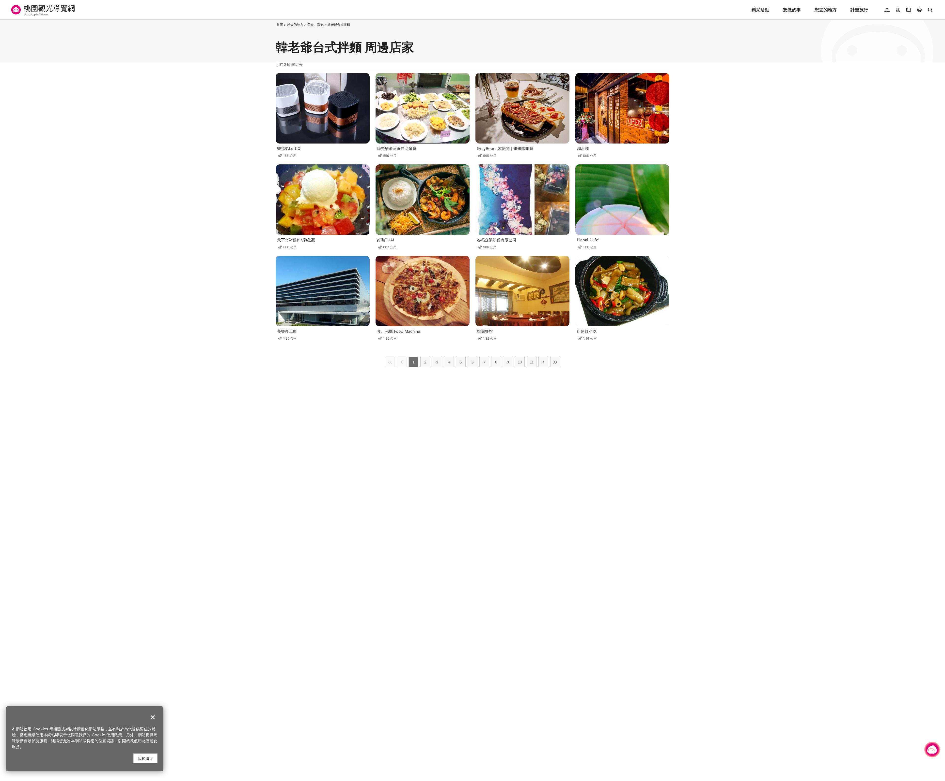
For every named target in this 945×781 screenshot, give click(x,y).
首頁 (280, 25)
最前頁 (390, 362)
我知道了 (145, 758)
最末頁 (555, 362)
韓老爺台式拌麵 (339, 25)
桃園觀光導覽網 (42, 10)
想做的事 (792, 9)
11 (532, 362)
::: (274, 25)
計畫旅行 (859, 9)
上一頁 (402, 362)
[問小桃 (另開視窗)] (932, 749)
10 (520, 362)
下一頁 (543, 362)
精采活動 (760, 9)
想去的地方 (826, 9)
